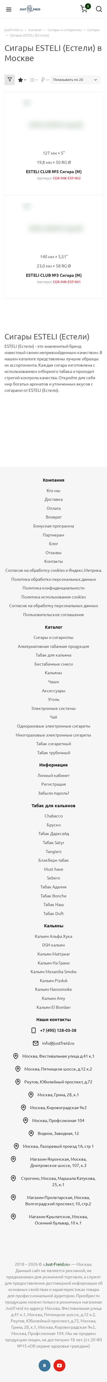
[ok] (45, 1366)
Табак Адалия (53, 886)
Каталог (53, 627)
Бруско (54, 824)
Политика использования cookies (53, 597)
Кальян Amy (53, 998)
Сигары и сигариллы (53, 637)
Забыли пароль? (53, 793)
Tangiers (54, 851)
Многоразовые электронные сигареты (53, 735)
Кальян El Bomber (54, 1007)
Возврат (54, 517)
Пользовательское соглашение (53, 614)
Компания (53, 480)
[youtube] (59, 1366)
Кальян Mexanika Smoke (54, 971)
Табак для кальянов (53, 805)
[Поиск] (99, 9)
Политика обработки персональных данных (53, 579)
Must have (53, 869)
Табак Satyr (53, 842)
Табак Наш (53, 904)
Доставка (54, 499)
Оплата (54, 508)
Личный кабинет (53, 775)
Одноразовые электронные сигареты (53, 726)
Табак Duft (53, 913)
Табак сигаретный (53, 743)
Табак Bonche (53, 895)
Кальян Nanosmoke (53, 989)
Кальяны (53, 672)
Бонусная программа (53, 526)
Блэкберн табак (53, 860)
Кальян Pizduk (53, 980)
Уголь (53, 699)
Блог (53, 543)
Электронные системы (53, 708)
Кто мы (53, 490)
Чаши (53, 681)
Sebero (53, 878)
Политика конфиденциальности (53, 588)
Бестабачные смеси (53, 664)
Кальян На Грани (54, 963)
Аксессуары (53, 690)
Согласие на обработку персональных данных (53, 605)
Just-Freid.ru (56, 1264)
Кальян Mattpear (53, 954)
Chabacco (54, 816)
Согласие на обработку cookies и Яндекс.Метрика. (53, 570)
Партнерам (53, 535)
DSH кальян (53, 945)
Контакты (53, 561)
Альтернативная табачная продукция (53, 646)
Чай (53, 717)
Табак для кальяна (53, 655)
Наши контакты (53, 1019)
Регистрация (53, 784)
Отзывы (53, 552)
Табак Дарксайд (53, 833)
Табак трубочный (53, 752)
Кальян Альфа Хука (53, 936)
